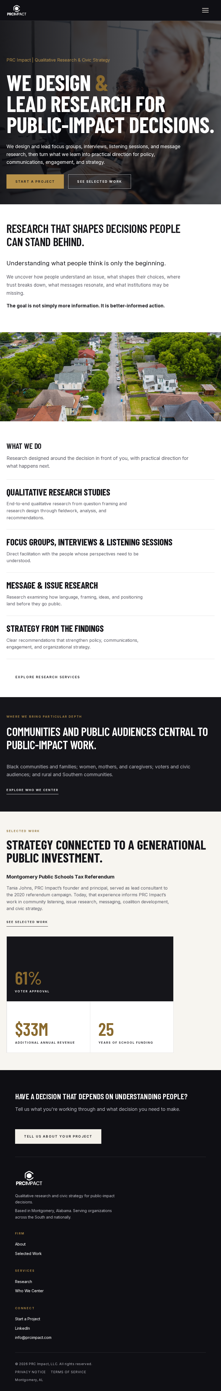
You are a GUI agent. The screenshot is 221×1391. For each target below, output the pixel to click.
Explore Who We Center (32, 790)
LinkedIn (22, 1328)
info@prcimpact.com (33, 1337)
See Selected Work (99, 181)
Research (23, 1281)
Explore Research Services (47, 677)
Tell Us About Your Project (58, 1136)
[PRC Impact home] (101, 10)
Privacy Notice (30, 1372)
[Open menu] (205, 10)
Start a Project (35, 181)
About (20, 1244)
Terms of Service (68, 1372)
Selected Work (28, 1253)
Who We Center (29, 1290)
